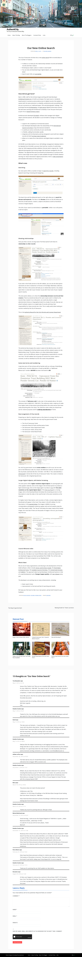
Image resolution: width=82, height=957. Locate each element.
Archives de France (23, 570)
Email (15, 916)
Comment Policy (37, 35)
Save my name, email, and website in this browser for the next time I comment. (37, 931)
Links (44, 35)
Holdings (33, 595)
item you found (49, 490)
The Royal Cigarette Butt (15, 608)
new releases (55, 574)
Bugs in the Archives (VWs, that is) (21, 637)
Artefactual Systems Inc (25, 99)
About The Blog (16, 35)
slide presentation (58, 156)
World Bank (57, 568)
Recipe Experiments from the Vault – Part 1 (60, 657)
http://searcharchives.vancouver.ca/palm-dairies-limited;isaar (45, 775)
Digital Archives (26, 595)
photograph (21, 474)
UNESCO (23, 572)
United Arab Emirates (56, 570)
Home (9, 35)
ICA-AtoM (36, 115)
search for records (48, 171)
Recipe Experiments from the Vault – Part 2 (41, 657)
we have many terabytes (39, 136)
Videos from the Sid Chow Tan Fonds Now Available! (21, 657)
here (29, 556)
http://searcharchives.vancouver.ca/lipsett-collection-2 (35, 842)
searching (48, 595)
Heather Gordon (47, 51)
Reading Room (38, 595)
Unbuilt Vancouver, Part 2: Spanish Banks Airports (40, 638)
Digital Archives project (33, 111)
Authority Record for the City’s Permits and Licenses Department (43, 312)
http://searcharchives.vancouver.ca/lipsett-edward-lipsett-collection (39, 840)
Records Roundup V (56, 637)
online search (45, 57)
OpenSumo (21, 955)
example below (33, 504)
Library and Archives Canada (43, 568)
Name (15, 909)
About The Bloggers (26, 35)
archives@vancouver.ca (57, 751)
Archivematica (33, 107)
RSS (71, 35)
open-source (42, 107)
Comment (16, 896)
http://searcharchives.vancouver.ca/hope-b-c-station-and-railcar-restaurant (41, 855)
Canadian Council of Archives (40, 570)
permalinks (38, 74)
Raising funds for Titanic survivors (64, 607)
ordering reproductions (44, 409)
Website (15, 922)
